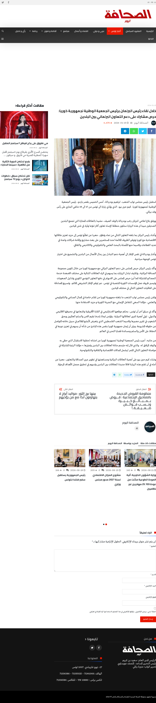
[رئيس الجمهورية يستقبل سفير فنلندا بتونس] (69, 458)
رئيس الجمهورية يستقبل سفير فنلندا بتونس (71, 477)
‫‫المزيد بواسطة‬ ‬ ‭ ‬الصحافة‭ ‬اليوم (123, 443)
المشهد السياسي (131, 465)
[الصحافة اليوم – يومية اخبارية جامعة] (128, 9)
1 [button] (106, 524)
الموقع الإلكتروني (151, 597)
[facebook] (151, 131)
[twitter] (143, 131)
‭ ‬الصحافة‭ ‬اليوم (141, 123)
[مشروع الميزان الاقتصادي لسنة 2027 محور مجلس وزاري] (105, 458)
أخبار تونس (108, 465)
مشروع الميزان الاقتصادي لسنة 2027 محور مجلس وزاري (106, 479)
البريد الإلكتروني (150, 586)
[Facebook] (8, 2)
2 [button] (103, 524)
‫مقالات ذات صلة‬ (148, 443)
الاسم (153, 575)
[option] (140, 470)
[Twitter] (2, 2)
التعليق (153, 546)
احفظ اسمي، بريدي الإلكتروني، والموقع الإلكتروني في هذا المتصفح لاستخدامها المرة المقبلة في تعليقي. (122, 612)
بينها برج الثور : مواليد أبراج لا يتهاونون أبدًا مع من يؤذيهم (78, 393)
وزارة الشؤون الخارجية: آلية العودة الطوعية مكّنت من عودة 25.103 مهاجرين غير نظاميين (141, 482)
